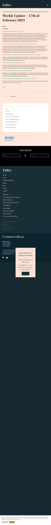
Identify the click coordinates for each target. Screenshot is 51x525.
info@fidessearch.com (8, 254)
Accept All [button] (12, 522)
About (4, 175)
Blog (4, 186)
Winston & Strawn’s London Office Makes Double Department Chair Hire (19, 43)
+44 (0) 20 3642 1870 (9, 250)
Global (4, 183)
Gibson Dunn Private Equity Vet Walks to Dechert (14, 62)
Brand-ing (11, 229)
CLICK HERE (25, 273)
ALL (7, 109)
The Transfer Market (13, 119)
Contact (5, 191)
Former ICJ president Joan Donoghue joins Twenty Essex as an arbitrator (19, 78)
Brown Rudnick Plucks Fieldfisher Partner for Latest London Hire (17, 70)
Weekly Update (10, 127)
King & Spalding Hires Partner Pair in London (13, 31)
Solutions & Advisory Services (11, 202)
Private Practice (7, 213)
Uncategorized (11, 125)
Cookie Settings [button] (5, 522)
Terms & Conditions (7, 226)
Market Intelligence (12, 117)
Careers (5, 188)
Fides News (9, 114)
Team (4, 178)
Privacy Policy (6, 224)
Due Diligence (6, 205)
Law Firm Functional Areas (10, 216)
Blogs (7, 111)
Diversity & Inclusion (8, 180)
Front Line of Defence (8, 211)
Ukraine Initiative (11, 122)
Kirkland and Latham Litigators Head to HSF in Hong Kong (16, 90)
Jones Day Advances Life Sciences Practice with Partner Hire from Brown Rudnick (21, 54)
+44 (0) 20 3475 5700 (9, 252)
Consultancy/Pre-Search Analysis (11, 197)
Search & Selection (8, 200)
